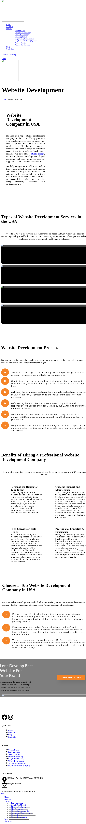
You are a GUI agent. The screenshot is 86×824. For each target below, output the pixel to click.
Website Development (22, 45)
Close (2, 793)
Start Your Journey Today (71, 678)
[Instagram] (10, 717)
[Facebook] (4, 717)
